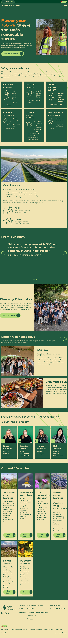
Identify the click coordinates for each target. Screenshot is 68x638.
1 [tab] (30, 280)
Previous (3, 253)
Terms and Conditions (35, 629)
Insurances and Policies (19, 629)
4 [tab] (37, 280)
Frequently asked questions (37, 612)
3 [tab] (34, 280)
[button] (12, 2)
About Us (30, 609)
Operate (22, 612)
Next (65, 253)
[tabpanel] (34, 260)
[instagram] (6, 613)
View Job (8, 535)
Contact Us (31, 616)
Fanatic (64, 633)
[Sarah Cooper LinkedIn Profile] (3, 441)
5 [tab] (39, 280)
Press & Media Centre (58, 609)
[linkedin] (2, 613)
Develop (22, 605)
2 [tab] (32, 280)
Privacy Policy (5, 629)
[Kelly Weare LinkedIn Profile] (53, 441)
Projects (30, 619)
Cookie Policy (48, 629)
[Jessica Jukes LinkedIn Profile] (20, 441)
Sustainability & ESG (35, 605)
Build (21, 609)
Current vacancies (11, 54)
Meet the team (9, 315)
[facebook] (8, 613)
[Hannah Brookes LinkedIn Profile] (36, 441)
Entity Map (58, 629)
